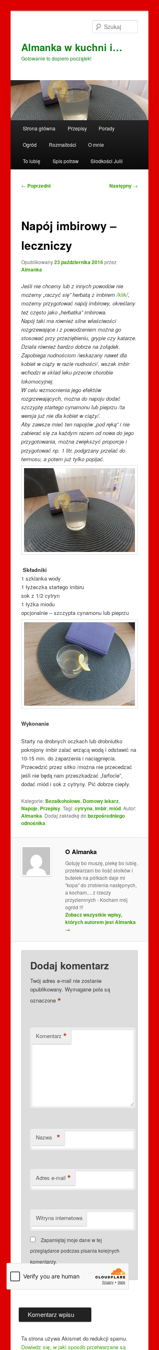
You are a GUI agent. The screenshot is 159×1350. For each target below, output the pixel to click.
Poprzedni (36, 185)
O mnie (96, 144)
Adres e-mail (53, 1177)
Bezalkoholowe (62, 801)
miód (115, 808)
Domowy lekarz (101, 801)
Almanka (31, 269)
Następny (123, 185)
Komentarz (51, 1036)
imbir (101, 808)
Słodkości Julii (107, 160)
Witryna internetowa (59, 1218)
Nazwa (48, 1137)
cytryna (84, 808)
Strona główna (39, 128)
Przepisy (77, 128)
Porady (107, 128)
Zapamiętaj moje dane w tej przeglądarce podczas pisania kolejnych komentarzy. (74, 1250)
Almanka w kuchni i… (71, 47)
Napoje (29, 808)
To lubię (31, 160)
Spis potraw (66, 160)
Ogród (30, 144)
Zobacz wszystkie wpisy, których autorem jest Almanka (100, 922)
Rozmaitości (62, 144)
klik (122, 294)
